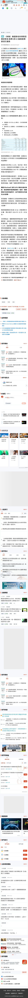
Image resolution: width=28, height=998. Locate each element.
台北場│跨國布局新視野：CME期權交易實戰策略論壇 (16, 365)
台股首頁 (18, 309)
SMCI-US (20, 48)
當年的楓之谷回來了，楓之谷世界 (23, 440)
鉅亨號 (14, 990)
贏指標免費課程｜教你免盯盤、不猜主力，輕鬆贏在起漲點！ (16, 359)
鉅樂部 (18, 990)
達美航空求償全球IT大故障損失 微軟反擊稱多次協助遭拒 (11, 422)
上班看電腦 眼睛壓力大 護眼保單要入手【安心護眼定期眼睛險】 (13, 457)
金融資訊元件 (14, 993)
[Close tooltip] (24, 11)
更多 (25, 513)
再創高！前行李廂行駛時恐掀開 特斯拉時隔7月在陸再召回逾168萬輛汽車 (11, 415)
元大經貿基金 (4, 780)
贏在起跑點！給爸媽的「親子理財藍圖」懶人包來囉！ (13, 306)
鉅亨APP (9, 990)
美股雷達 (8, 32)
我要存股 (24, 309)
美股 (3, 32)
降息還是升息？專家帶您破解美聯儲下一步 (15, 277)
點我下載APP (17, 280)
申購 (25, 774)
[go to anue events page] (21, 5)
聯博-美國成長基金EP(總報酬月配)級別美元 (11, 766)
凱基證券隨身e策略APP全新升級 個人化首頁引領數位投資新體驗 (4, 440)
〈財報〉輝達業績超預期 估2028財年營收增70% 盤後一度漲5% (4, 457)
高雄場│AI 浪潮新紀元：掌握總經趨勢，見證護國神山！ (16, 353)
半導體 (6, 859)
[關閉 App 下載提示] (1, 2)
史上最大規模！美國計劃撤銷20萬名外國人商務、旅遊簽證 (23, 457)
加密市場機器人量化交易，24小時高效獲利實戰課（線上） (16, 372)
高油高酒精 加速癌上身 (13, 440)
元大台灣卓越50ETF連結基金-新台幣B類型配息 (12, 773)
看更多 (25, 343)
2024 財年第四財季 (12, 51)
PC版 (5, 990)
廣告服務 (8, 993)
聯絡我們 (20, 993)
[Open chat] (25, 8)
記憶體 (6, 851)
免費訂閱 (24, 972)
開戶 (25, 768)
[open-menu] (1, 5)
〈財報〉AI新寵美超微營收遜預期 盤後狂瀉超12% (14, 321)
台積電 (6, 855)
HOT (7, 352)
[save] (20, 8)
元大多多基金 (4, 786)
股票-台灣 (8, 776)
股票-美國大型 (9, 769)
